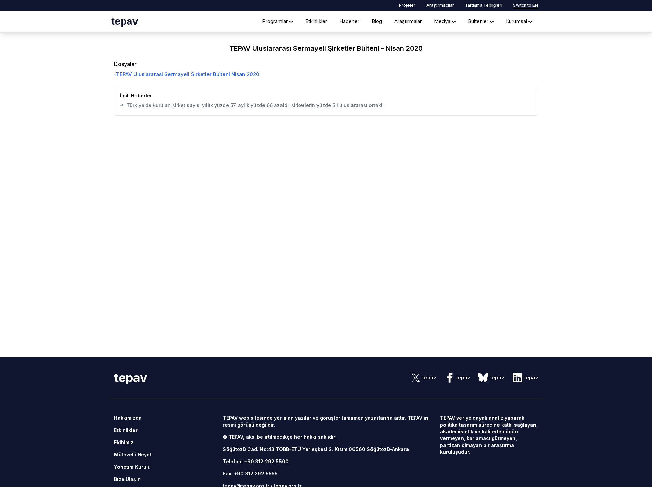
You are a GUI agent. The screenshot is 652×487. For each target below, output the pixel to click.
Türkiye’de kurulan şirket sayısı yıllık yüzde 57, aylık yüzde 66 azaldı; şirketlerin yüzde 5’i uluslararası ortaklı (252, 105)
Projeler (407, 5)
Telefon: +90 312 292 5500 (256, 461)
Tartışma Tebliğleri (483, 5)
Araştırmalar (408, 21)
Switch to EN (525, 5)
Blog (377, 21)
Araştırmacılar (440, 5)
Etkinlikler (316, 21)
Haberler (349, 21)
